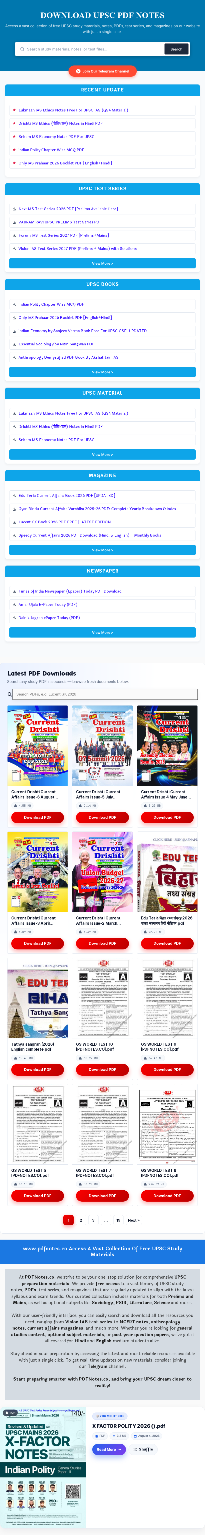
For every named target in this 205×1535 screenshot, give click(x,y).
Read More (106, 1449)
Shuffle (146, 1449)
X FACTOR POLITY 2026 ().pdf (129, 1426)
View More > (102, 263)
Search (176, 49)
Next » (134, 1220)
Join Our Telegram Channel (103, 71)
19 (118, 1220)
